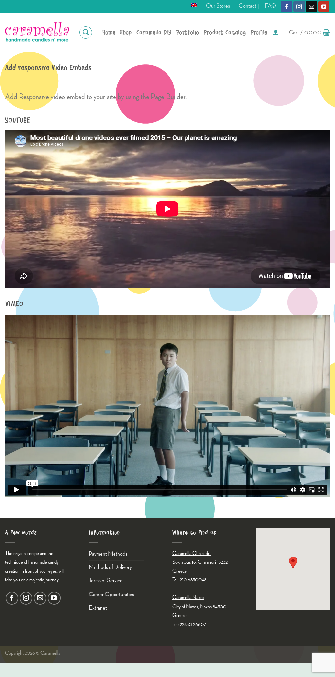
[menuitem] (194, 5)
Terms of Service (106, 580)
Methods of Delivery (110, 567)
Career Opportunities (111, 594)
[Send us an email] (311, 6)
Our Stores (218, 6)
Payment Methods (108, 554)
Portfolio (187, 32)
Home (108, 32)
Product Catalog (225, 32)
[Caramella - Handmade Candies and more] (37, 32)
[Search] (85, 32)
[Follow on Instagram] (299, 6)
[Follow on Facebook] (286, 6)
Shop (126, 32)
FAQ (270, 6)
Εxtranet (98, 608)
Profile (259, 32)
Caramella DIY (153, 32)
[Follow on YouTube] (324, 6)
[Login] (276, 32)
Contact (247, 6)
